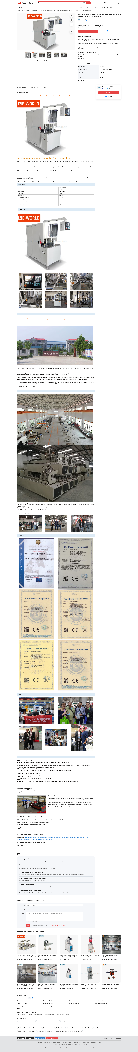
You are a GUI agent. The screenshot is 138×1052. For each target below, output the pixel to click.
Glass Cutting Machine (30, 837)
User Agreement (77, 1047)
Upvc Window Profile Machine (45, 1031)
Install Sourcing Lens (53, 1038)
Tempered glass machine (74, 1006)
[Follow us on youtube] (116, 1038)
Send (28, 925)
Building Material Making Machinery (49, 10)
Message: (23, 913)
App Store (21, 1038)
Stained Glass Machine (74, 1003)
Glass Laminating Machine (66, 837)
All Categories (22, 7)
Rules (120, 7)
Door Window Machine (48, 1027)
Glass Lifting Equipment (22, 1003)
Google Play (29, 1038)
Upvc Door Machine (71, 1027)
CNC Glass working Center (49, 1006)
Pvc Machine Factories (23, 1027)
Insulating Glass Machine (54, 837)
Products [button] (40, 3)
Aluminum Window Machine (46, 839)
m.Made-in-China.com (72, 1044)
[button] (84, 2)
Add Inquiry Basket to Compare (46, 61)
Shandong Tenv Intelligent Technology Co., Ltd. (91, 19)
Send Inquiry (88, 31)
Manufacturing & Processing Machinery (30, 10)
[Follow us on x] (111, 1038)
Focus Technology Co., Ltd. (59, 1047)
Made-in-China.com (63, 1044)
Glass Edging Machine (42, 837)
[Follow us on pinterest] (118, 1038)
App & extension (103, 7)
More (18, 1034)
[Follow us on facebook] (109, 1038)
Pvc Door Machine (60, 1027)
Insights (99, 1042)
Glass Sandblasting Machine (101, 1006)
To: (24, 909)
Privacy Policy (91, 1047)
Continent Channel (85, 1042)
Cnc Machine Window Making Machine (82, 10)
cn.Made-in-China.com (82, 1044)
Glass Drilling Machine (79, 837)
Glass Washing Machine (100, 1000)
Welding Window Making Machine (68, 1021)
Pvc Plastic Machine (35, 1027)
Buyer (87, 7)
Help (95, 7)
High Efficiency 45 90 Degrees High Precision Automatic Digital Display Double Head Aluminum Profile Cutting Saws (26, 957)
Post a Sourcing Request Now (57, 925)
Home (18, 10)
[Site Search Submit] (88, 2)
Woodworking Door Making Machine (26, 1021)
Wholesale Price (77, 1042)
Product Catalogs (37, 998)
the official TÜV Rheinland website (59, 791)
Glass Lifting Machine (22, 1000)
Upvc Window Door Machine (85, 1027)
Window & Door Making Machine (65, 10)
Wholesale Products (69, 1042)
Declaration (84, 1047)
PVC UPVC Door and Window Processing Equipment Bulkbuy (68, 1031)
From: (24, 905)
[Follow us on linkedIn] (120, 1038)
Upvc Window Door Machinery (101, 1027)
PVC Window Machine (33, 839)
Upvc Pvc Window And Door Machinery (27, 1031)
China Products (47, 1042)
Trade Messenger (40, 1038)
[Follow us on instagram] (113, 1038)
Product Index (93, 1042)
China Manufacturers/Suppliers (57, 1042)
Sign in (119, 3)
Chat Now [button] (111, 31)
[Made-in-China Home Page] (25, 2)
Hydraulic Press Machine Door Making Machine (48, 1021)
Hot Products (39, 1042)
